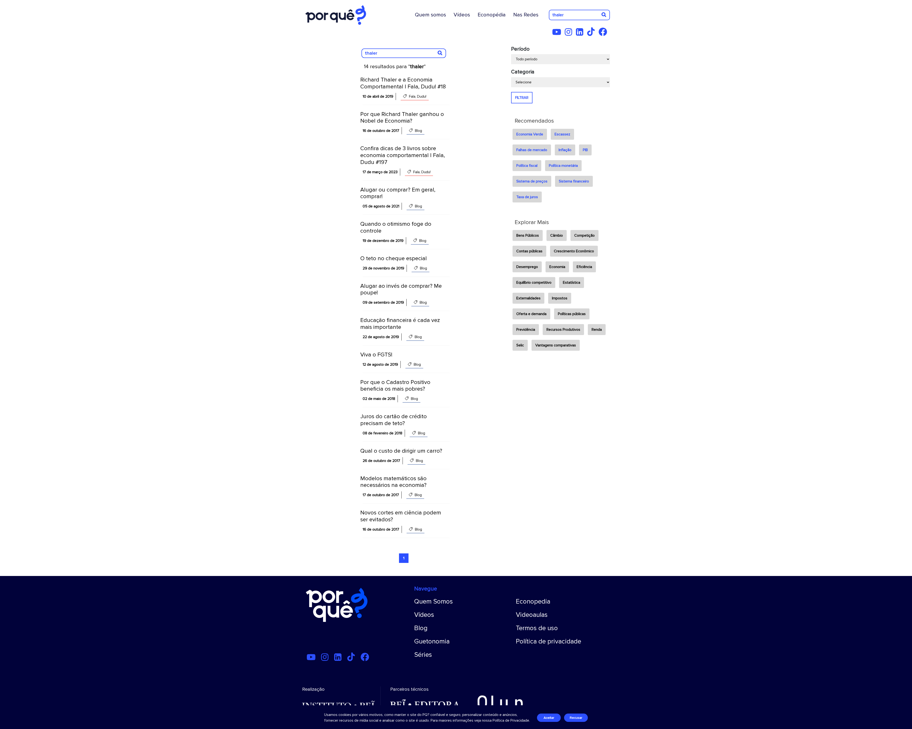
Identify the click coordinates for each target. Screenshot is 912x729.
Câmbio (556, 235)
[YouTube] (558, 33)
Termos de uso (537, 628)
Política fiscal (526, 165)
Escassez (562, 134)
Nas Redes (525, 14)
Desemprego (527, 266)
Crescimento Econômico (574, 251)
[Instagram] (570, 33)
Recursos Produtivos (563, 329)
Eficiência (584, 266)
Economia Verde (529, 134)
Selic (520, 345)
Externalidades (528, 298)
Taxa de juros (527, 197)
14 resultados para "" (395, 66)
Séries (423, 655)
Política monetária (563, 165)
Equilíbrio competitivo (533, 282)
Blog (421, 628)
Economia (557, 266)
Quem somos (430, 14)
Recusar (576, 718)
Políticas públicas (572, 314)
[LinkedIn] (581, 33)
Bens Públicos (527, 235)
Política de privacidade (548, 641)
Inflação (565, 150)
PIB (585, 150)
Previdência (525, 329)
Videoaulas (532, 615)
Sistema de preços (531, 181)
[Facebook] (604, 33)
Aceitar (549, 718)
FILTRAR (521, 97)
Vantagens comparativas (555, 345)
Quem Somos (433, 601)
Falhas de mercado (531, 150)
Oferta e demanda (531, 314)
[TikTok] (592, 33)
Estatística (571, 282)
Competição (584, 235)
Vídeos (462, 14)
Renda (597, 329)
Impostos (559, 298)
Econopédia (492, 14)
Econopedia (533, 601)
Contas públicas (529, 251)
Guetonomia (432, 641)
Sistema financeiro (574, 181)
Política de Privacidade (511, 720)
